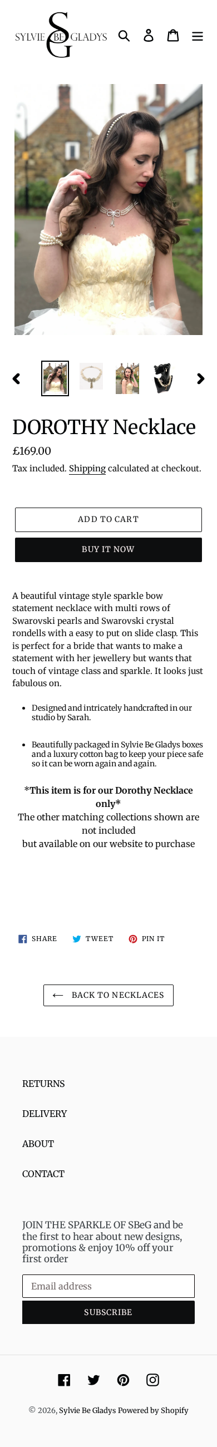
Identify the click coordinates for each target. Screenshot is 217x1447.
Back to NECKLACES (116, 995)
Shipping (87, 468)
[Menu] (197, 34)
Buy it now (108, 549)
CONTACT (43, 1173)
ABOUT (38, 1143)
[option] (55, 378)
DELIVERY (44, 1113)
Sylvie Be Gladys (87, 1410)
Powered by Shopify (153, 1410)
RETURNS (43, 1083)
